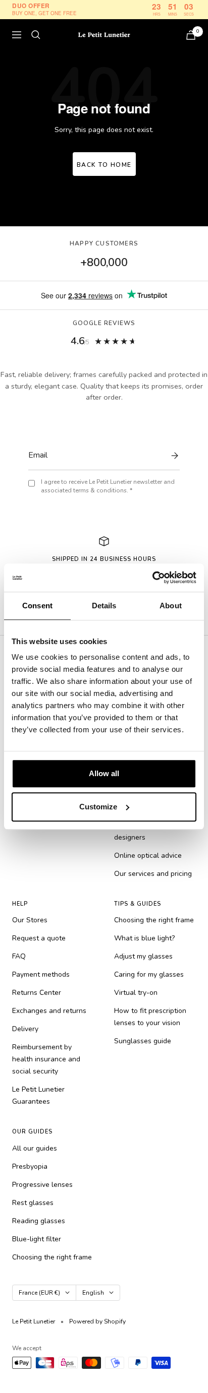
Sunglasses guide (142, 1041)
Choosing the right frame (154, 920)
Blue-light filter (36, 1239)
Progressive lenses (42, 1184)
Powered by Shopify (97, 1321)
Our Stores (29, 920)
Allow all (104, 773)
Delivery (25, 1029)
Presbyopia (29, 1166)
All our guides (34, 1148)
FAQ (19, 956)
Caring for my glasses (149, 974)
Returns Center (36, 992)
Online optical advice (148, 855)
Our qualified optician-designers (150, 831)
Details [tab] (104, 605)
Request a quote (39, 938)
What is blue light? (144, 938)
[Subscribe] (172, 456)
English (93, 1293)
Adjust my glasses (143, 956)
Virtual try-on (136, 992)
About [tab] (171, 605)
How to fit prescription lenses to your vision (150, 1017)
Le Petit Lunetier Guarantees (38, 1095)
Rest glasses (33, 1203)
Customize (98, 806)
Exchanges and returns (49, 1011)
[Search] (35, 34)
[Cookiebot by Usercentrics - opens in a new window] (152, 577)
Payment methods (41, 974)
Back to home (104, 165)
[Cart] (191, 35)
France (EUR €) (39, 1293)
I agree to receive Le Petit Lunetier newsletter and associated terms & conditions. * (108, 486)
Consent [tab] (37, 605)
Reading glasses (38, 1221)
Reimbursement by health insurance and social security (46, 1059)
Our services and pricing (153, 873)
